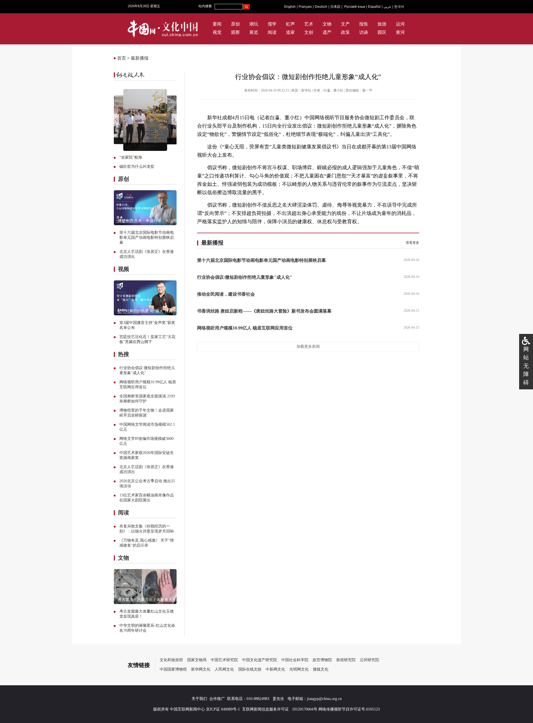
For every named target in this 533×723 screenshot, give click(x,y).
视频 (123, 269)
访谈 (363, 32)
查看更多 (412, 243)
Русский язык (354, 7)
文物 (327, 24)
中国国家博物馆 (173, 669)
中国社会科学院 (294, 660)
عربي (387, 7)
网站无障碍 (526, 365)
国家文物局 (197, 660)
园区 (382, 32)
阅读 (272, 32)
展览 (253, 32)
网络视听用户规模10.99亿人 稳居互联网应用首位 (245, 328)
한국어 (399, 7)
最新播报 (140, 58)
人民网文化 (224, 669)
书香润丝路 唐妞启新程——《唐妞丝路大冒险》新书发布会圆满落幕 (264, 311)
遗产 (327, 32)
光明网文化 (299, 669)
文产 (345, 24)
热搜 (123, 354)
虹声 (290, 24)
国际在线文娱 (250, 669)
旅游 (382, 24)
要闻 (217, 24)
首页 (121, 58)
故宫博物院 (322, 660)
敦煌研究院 (346, 660)
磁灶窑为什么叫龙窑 (136, 166)
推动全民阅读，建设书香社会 (226, 294)
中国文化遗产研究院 (259, 660)
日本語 (335, 7)
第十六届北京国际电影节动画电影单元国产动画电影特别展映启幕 (146, 237)
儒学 (272, 24)
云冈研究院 (369, 660)
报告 (363, 24)
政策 (345, 32)
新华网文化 (200, 669)
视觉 (217, 32)
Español (374, 7)
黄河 (400, 32)
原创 (235, 24)
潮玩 (253, 24)
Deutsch (321, 7)
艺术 (308, 24)
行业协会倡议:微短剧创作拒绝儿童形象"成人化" (244, 277)
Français (305, 7)
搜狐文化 (320, 669)
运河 (400, 24)
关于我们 (199, 699)
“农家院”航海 (130, 157)
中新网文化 (275, 669)
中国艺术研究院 (224, 660)
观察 (235, 32)
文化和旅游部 (171, 660)
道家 (290, 32)
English (290, 7)
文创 (308, 32)
